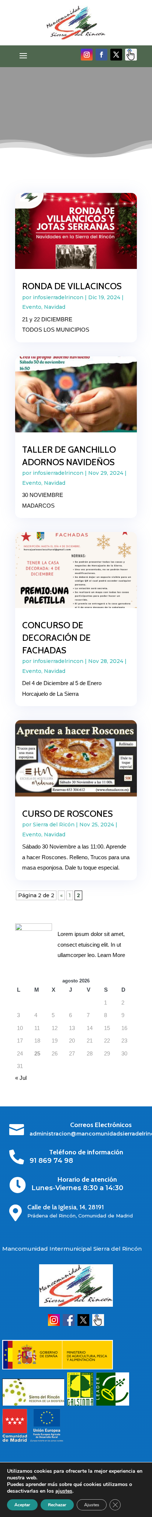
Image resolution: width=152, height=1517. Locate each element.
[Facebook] (69, 1324)
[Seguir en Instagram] (87, 55)
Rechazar (57, 1505)
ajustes (63, 1491)
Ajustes (91, 1505)
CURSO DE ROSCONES (67, 813)
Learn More (111, 955)
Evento (31, 307)
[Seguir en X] (116, 55)
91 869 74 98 (51, 1161)
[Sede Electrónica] (98, 1324)
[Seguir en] (131, 55)
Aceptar (22, 1505)
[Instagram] (54, 1324)
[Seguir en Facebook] (101, 55)
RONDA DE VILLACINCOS (72, 286)
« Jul (21, 1078)
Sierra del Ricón (54, 824)
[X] (83, 1324)
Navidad (54, 307)
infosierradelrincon (58, 297)
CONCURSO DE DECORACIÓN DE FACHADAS (56, 637)
